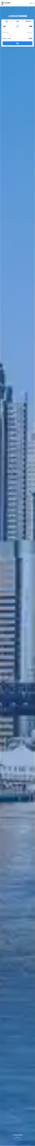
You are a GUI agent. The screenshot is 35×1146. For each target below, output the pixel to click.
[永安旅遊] (5, 3)
